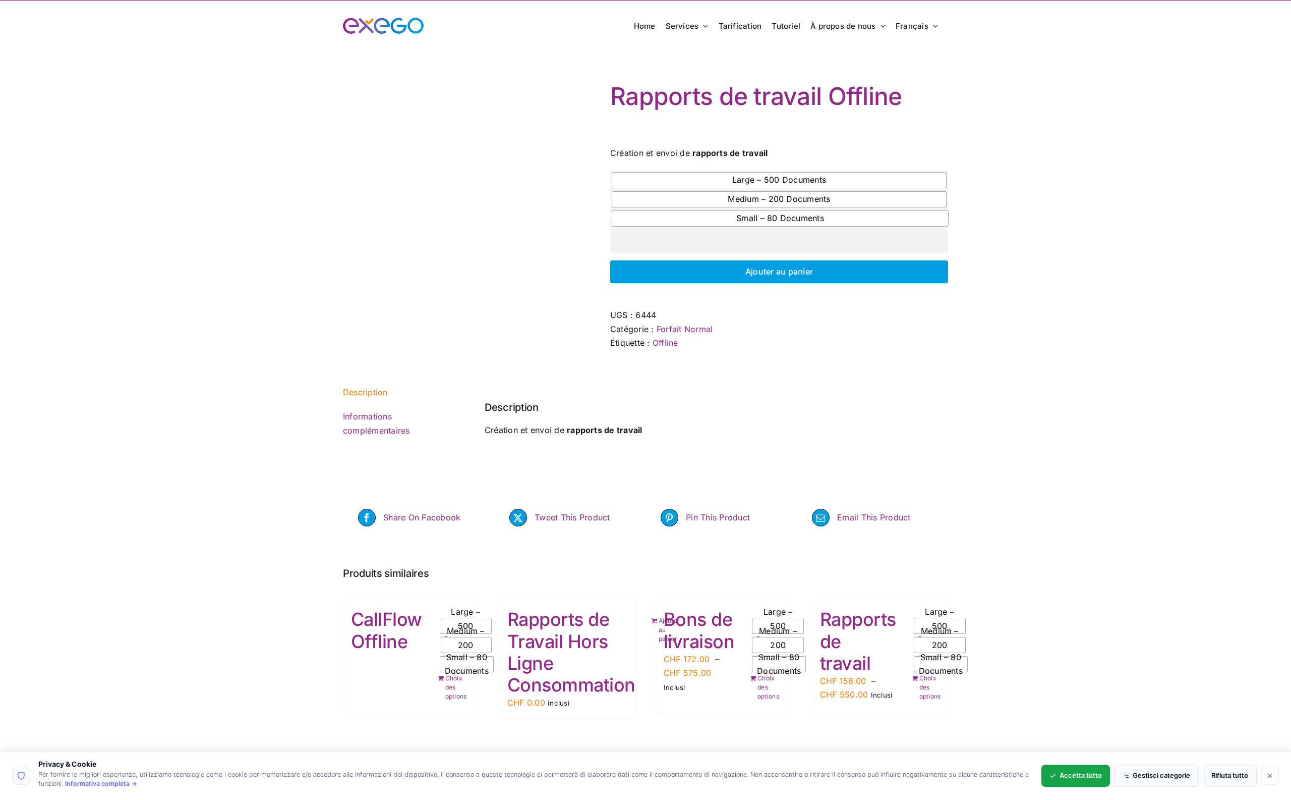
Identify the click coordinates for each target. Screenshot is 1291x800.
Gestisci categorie (1161, 775)
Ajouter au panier (779, 271)
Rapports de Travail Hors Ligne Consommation (571, 652)
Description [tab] (365, 392)
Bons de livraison (699, 630)
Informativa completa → (101, 783)
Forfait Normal (685, 329)
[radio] (779, 180)
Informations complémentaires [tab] (376, 423)
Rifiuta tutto (1229, 775)
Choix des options (455, 687)
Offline (665, 343)
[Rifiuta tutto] (1270, 776)
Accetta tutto (1081, 775)
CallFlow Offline (386, 630)
